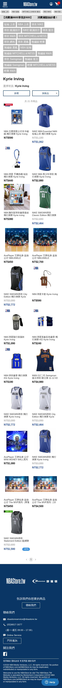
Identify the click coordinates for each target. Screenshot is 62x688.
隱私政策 (15, 661)
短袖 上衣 (5, 12)
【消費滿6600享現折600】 (17, 17)
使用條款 (7, 661)
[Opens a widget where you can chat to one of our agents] (50, 682)
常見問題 (23, 661)
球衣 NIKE (47, 12)
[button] (45, 93)
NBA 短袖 (15, 12)
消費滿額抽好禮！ (48, 17)
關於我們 (32, 661)
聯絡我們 (31, 605)
